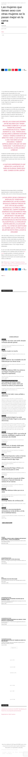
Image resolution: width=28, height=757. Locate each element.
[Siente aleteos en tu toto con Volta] (14, 550)
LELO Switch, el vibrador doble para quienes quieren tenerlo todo (13, 446)
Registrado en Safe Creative (8, 714)
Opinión (3, 349)
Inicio (2, 2)
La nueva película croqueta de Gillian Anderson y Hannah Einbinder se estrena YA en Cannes (13, 479)
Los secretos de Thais (6, 558)
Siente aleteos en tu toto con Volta (10, 559)
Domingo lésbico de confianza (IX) (12, 500)
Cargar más (13, 647)
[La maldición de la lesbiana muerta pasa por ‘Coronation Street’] (5, 659)
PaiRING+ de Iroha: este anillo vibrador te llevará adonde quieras (14, 341)
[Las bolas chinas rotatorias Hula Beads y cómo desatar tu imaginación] (14, 611)
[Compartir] (6, 70)
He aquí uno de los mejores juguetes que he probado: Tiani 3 (12, 599)
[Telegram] (19, 70)
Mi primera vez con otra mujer (9, 578)
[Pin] (16, 70)
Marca (3, 31)
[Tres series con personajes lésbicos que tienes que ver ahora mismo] (5, 666)
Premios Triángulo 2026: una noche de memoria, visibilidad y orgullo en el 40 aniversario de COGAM (14, 435)
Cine (2, 454)
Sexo (4, 2)
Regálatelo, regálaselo (14, 671)
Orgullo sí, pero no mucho (10, 351)
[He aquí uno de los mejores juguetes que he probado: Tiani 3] (14, 590)
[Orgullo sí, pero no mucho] (5, 691)
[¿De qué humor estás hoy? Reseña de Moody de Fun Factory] (14, 631)
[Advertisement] (14, 52)
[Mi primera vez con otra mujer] (14, 570)
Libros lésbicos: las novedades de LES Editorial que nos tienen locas (14, 360)
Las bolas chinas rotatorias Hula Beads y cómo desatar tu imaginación (13, 620)
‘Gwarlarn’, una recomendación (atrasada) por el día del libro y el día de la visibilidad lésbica (13, 510)
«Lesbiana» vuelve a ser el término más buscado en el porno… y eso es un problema (13, 539)
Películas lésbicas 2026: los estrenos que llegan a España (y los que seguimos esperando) (13, 371)
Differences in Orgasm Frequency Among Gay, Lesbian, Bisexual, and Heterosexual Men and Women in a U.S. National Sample (14, 263)
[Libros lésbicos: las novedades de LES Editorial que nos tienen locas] (5, 698)
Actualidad (4, 339)
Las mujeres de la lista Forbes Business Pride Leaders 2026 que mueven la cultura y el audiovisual (12, 383)
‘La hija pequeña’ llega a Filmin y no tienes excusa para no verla (13, 468)
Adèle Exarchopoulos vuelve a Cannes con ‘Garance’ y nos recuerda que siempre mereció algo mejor (14, 457)
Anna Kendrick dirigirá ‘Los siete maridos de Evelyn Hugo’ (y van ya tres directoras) (14, 418)
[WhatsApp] (9, 70)
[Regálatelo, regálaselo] (5, 673)
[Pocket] (13, 70)
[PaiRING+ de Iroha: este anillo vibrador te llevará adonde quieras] (5, 684)
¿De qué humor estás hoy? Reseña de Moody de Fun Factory (13, 641)
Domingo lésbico (5, 499)
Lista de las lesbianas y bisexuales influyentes (9, 380)
